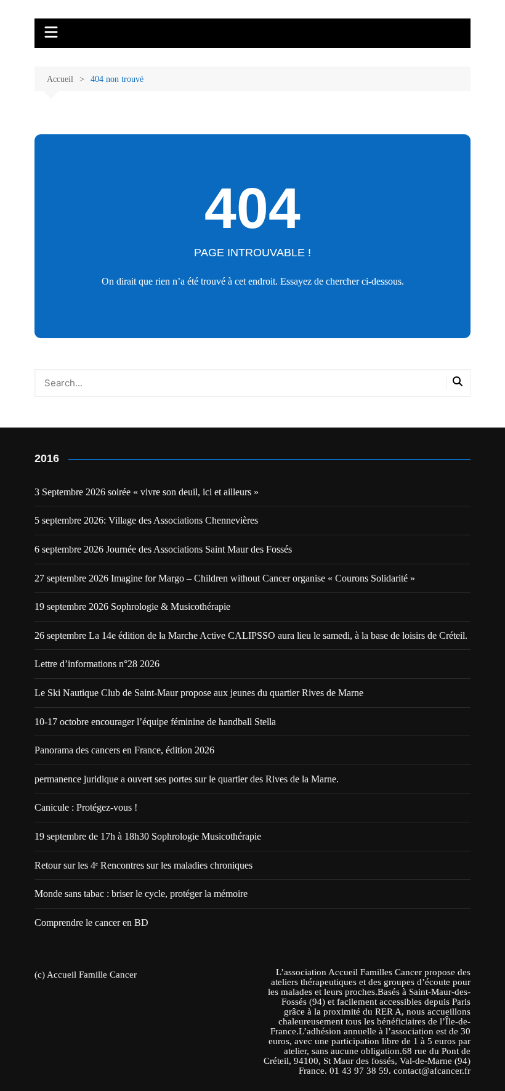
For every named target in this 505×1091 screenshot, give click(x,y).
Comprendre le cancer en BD (91, 922)
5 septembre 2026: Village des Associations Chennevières (146, 520)
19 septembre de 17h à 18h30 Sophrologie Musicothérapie (147, 836)
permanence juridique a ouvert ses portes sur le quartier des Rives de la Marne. (187, 779)
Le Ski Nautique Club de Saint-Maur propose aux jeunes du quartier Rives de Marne (198, 692)
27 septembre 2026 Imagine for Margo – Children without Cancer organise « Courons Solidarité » (224, 578)
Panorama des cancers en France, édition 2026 (124, 750)
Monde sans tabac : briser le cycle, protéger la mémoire (141, 893)
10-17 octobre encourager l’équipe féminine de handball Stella (155, 721)
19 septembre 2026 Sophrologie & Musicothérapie (132, 606)
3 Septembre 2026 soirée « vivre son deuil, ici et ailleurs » (146, 492)
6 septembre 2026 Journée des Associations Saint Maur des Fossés (163, 549)
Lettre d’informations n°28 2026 (97, 664)
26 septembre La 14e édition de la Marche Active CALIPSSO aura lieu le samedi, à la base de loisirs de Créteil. (250, 635)
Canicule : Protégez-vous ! (85, 807)
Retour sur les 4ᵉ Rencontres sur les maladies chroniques (143, 865)
